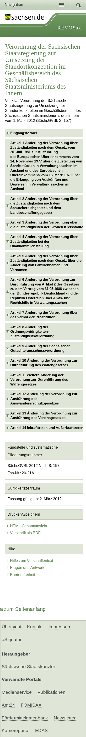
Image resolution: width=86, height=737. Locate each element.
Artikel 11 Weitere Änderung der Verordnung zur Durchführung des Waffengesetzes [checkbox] (39, 379)
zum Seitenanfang (25, 609)
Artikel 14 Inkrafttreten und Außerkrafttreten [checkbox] (46, 428)
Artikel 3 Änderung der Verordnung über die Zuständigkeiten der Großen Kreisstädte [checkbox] (46, 224)
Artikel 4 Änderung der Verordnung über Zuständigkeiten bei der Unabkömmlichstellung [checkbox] (44, 241)
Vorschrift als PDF (25, 533)
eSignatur (12, 639)
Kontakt (35, 626)
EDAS (41, 730)
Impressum (59, 626)
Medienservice (17, 692)
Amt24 (8, 705)
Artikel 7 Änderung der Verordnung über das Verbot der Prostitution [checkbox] (44, 315)
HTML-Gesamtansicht (28, 526)
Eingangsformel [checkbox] (23, 133)
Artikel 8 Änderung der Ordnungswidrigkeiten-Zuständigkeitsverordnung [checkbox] (32, 331)
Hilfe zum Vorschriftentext (31, 561)
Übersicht (11, 626)
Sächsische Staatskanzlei (28, 666)
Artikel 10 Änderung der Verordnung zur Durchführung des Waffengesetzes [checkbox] (43, 363)
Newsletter (64, 717)
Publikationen (51, 692)
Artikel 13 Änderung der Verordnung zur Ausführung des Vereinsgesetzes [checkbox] (43, 415)
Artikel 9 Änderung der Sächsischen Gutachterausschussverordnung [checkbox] (40, 348)
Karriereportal (15, 730)
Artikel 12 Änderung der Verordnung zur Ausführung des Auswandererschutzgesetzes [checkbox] (43, 398)
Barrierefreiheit (22, 575)
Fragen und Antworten (29, 568)
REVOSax (69, 28)
